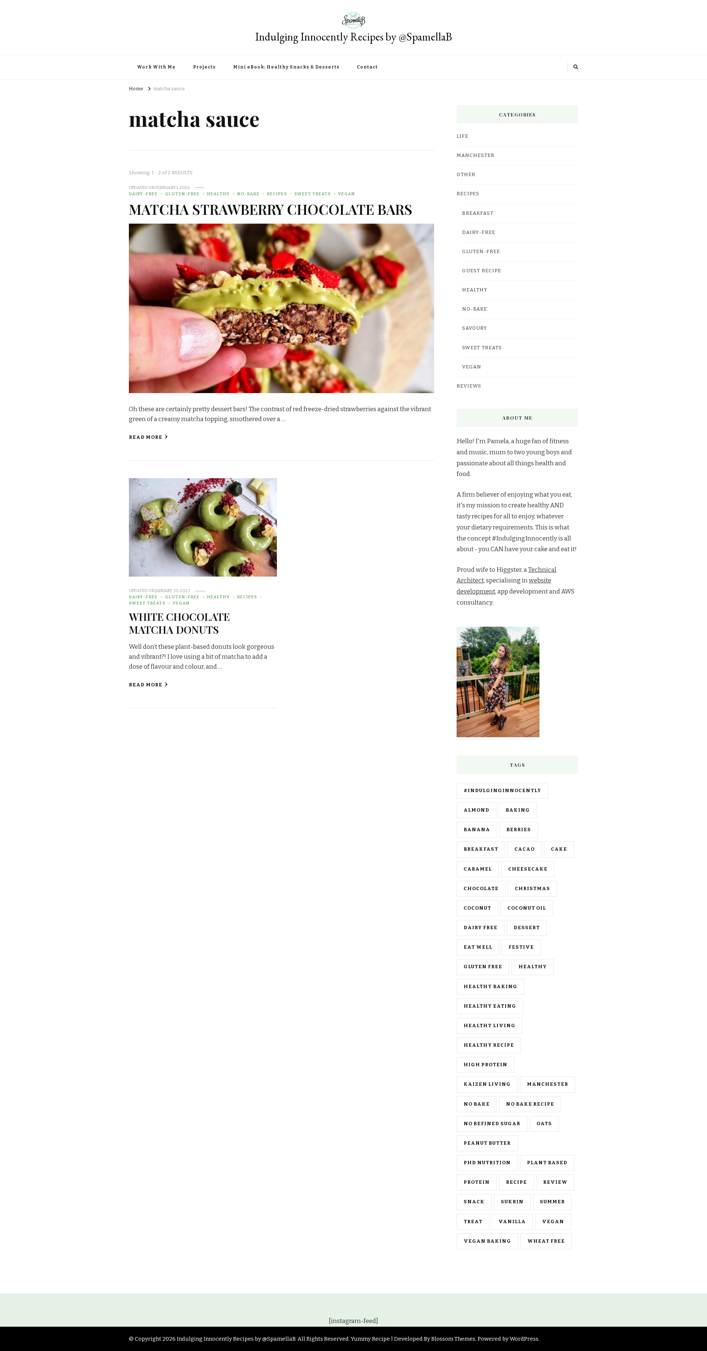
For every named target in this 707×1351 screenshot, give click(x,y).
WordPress (524, 1339)
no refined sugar (492, 1124)
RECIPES (277, 193)
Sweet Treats (312, 193)
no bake (477, 1104)
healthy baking (490, 987)
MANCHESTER (476, 155)
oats (544, 1124)
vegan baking (487, 1241)
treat (473, 1222)
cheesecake (528, 869)
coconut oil (526, 908)
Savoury (474, 328)
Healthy (218, 193)
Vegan (346, 193)
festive (521, 947)
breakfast (481, 849)
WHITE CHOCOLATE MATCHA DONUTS (179, 622)
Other (466, 175)
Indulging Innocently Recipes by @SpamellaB (353, 36)
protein (477, 1182)
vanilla (512, 1222)
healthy (532, 967)
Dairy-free (143, 193)
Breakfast (477, 213)
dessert (527, 928)
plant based (547, 1163)
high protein (485, 1065)
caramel (478, 869)
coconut (477, 908)
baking (518, 810)
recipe (516, 1182)
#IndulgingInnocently (502, 791)
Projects (204, 67)
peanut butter (487, 1143)
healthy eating (490, 1006)
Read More (145, 437)
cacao (524, 849)
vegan (553, 1222)
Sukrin (512, 1202)
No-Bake (248, 193)
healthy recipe (489, 1045)
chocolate (481, 889)
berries (518, 830)
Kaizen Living (487, 1084)
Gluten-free (182, 193)
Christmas (532, 889)
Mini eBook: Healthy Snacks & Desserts (286, 67)
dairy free (480, 928)
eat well (478, 947)
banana (477, 830)
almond (476, 810)
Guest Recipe (481, 271)
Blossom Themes (453, 1339)
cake (559, 849)
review (555, 1182)
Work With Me (156, 67)
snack (474, 1202)
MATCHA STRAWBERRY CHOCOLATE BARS (270, 209)
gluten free (483, 967)
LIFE (462, 136)
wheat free (546, 1241)
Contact (367, 67)
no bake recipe (530, 1104)
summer (552, 1202)
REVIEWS (469, 386)
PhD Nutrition (487, 1163)
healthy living (490, 1026)
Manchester (547, 1084)
